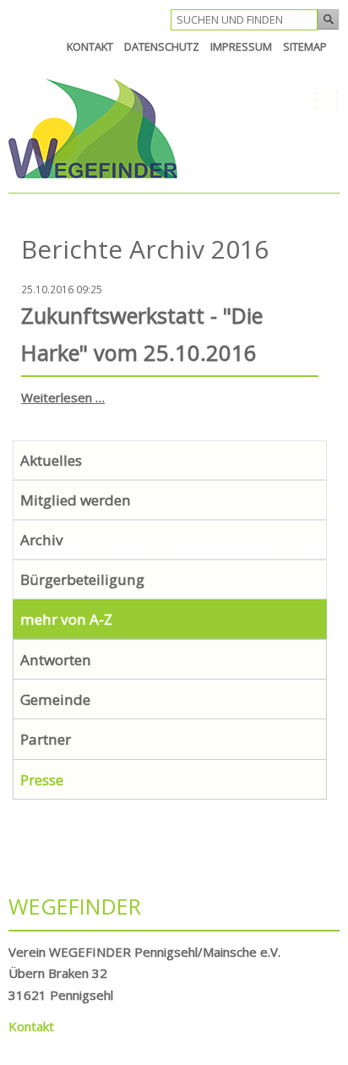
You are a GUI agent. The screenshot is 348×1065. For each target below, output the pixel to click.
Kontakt (31, 1026)
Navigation (283, 101)
